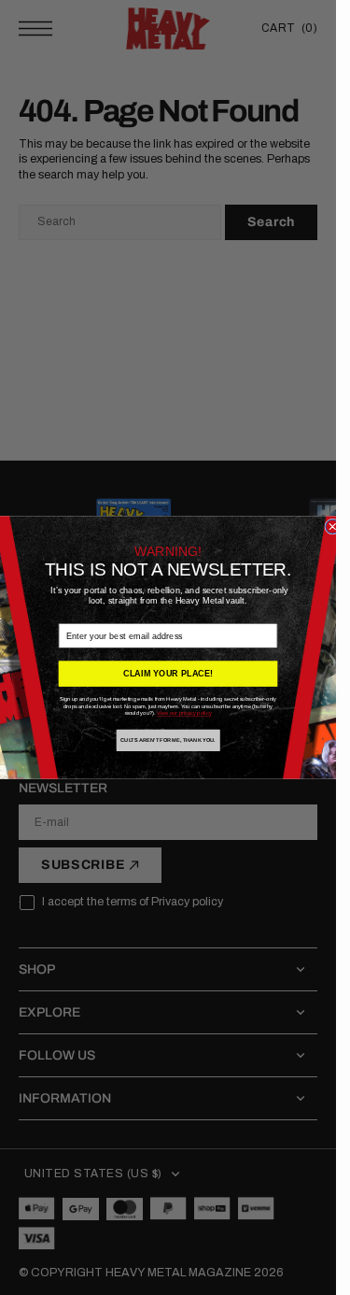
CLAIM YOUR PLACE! (168, 673)
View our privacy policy (184, 713)
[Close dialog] (333, 526)
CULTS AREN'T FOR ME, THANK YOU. (168, 740)
